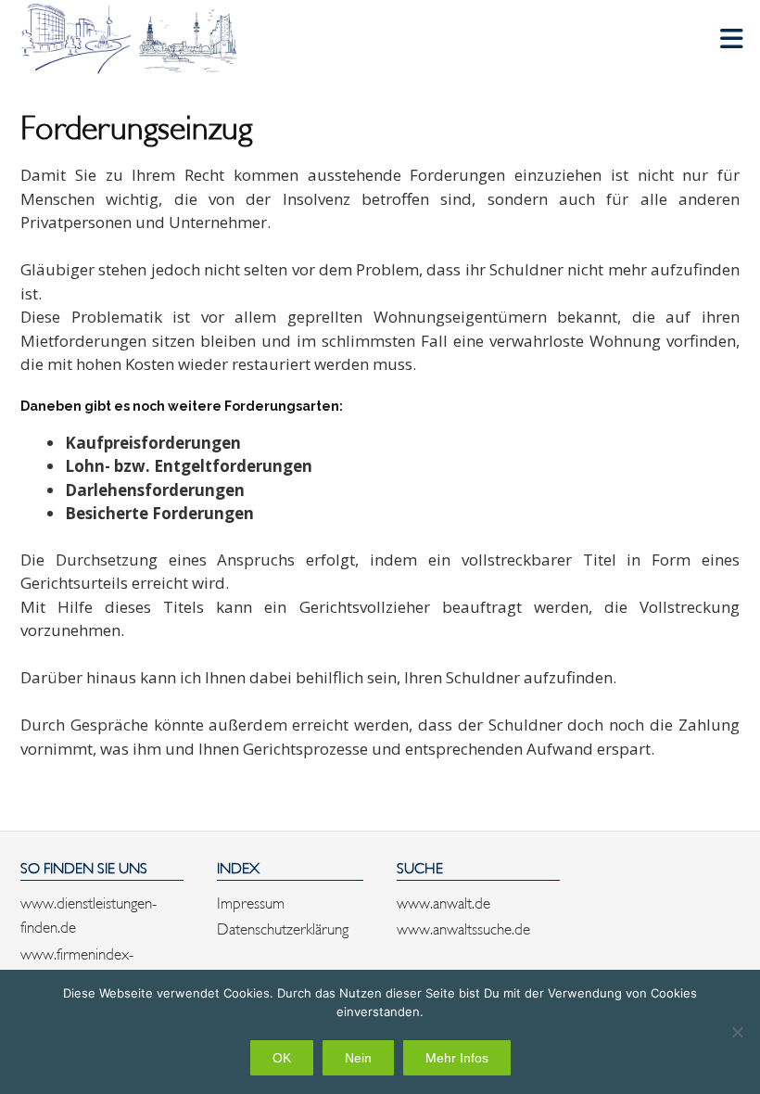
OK (281, 1057)
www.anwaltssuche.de (463, 927)
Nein (358, 1057)
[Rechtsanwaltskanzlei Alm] (131, 39)
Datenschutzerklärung (282, 927)
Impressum (251, 901)
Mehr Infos (456, 1057)
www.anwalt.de (443, 901)
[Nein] (737, 1032)
